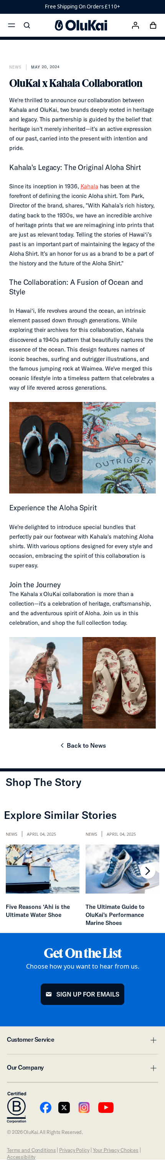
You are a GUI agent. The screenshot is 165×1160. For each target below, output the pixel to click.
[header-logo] (81, 25)
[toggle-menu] (152, 1040)
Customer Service (82, 1042)
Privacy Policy (74, 1150)
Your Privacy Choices (116, 1150)
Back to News (82, 748)
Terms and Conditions (31, 1150)
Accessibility (21, 1157)
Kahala (89, 186)
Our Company (82, 1070)
